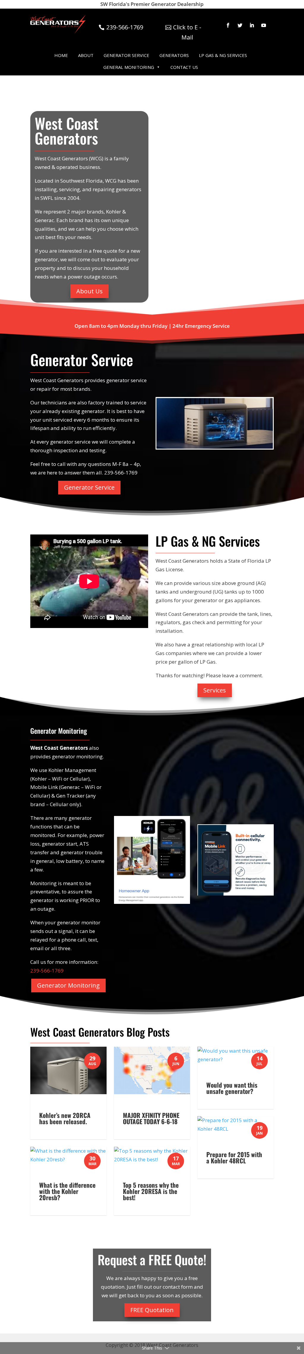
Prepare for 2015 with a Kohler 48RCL (234, 1157)
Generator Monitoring (68, 985)
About (86, 55)
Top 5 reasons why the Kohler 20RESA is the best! (151, 1191)
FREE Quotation (152, 1310)
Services (214, 690)
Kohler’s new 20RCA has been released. (65, 1118)
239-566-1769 (124, 27)
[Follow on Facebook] (228, 25)
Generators (174, 55)
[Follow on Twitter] (240, 25)
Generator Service (126, 55)
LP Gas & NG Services (223, 55)
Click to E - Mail (187, 32)
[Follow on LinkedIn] (251, 25)
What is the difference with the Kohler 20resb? (67, 1191)
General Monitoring (128, 67)
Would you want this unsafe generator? (231, 1088)
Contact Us (184, 67)
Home (61, 55)
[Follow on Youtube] (263, 25)
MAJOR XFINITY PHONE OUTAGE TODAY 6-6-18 (151, 1118)
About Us (89, 291)
